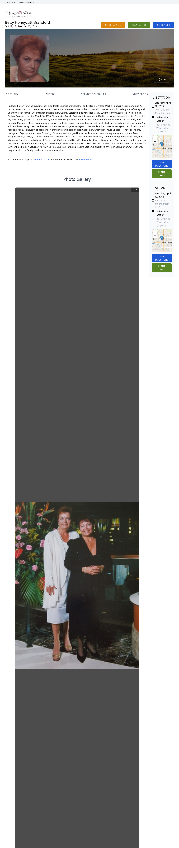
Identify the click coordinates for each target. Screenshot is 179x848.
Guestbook (140, 94)
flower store (85, 159)
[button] (161, 143)
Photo (50, 94)
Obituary (12, 94)
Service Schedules (93, 94)
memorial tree (42, 159)
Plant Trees (161, 174)
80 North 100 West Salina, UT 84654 (163, 128)
